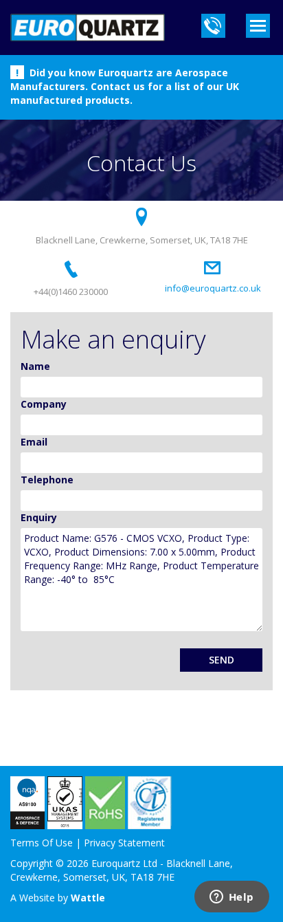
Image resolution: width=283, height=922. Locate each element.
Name (35, 366)
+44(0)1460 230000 (71, 291)
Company (44, 403)
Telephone (47, 479)
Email (34, 441)
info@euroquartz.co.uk (213, 288)
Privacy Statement (124, 842)
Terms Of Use (41, 842)
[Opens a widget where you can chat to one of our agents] (231, 898)
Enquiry (39, 517)
